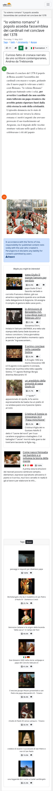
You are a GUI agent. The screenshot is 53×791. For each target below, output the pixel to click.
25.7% (30, 391)
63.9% (30, 285)
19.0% (25, 755)
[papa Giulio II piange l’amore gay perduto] (15, 281)
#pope (34, 42)
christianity (23, 42)
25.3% (30, 356)
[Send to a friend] (15, 48)
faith (13, 42)
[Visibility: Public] (26, 48)
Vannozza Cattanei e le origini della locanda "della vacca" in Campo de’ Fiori (26, 628)
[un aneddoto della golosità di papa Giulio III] (15, 387)
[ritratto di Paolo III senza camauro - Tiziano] (26, 710)
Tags (6, 42)
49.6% (25, 634)
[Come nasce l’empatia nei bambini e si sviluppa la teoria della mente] (13, 459)
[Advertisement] (26, 166)
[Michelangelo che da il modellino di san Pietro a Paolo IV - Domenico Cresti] (26, 586)
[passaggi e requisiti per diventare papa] (26, 558)
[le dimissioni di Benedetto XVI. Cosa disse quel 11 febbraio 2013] (15, 316)
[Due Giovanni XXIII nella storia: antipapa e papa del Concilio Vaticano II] (26, 647)
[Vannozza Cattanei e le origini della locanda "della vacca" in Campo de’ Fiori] (26, 616)
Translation (39, 48)
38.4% (25, 697)
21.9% (30, 322)
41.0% (25, 666)
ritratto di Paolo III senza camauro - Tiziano (26, 721)
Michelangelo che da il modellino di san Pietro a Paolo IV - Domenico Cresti (26, 598)
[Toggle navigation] (48, 4)
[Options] (21, 48)
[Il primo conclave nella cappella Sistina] (15, 353)
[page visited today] (44, 285)
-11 (9, 48)
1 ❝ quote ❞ (30, 396)
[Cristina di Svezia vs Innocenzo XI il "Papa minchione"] (15, 421)
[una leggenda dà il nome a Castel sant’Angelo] (26, 768)
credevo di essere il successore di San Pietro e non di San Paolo (27, 750)
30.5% (25, 725)
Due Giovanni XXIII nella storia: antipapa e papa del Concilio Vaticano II (26, 661)
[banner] (7, 4)
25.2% (30, 424)
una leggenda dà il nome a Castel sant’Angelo (26, 779)
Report (11, 256)
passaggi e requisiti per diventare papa (26, 569)
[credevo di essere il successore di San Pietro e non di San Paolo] (26, 738)
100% (39, 465)
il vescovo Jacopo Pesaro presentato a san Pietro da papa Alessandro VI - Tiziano (26, 691)
